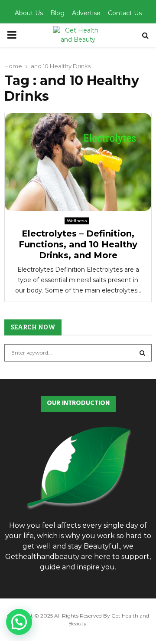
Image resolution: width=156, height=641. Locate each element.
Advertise (86, 13)
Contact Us (125, 13)
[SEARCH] (142, 353)
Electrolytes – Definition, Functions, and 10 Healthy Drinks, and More (78, 244)
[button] (19, 622)
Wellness (77, 221)
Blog (57, 13)
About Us (29, 13)
